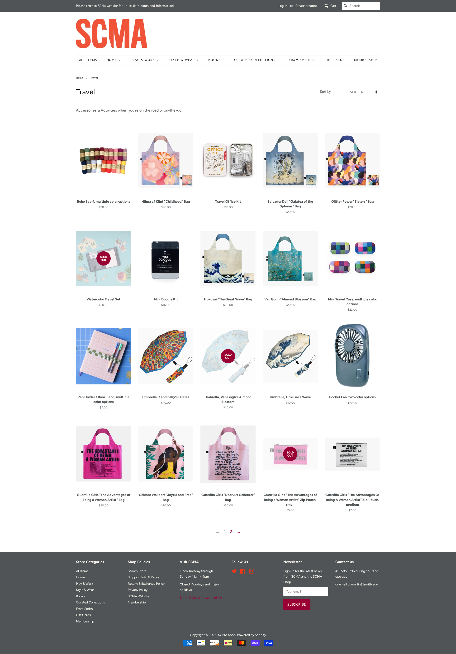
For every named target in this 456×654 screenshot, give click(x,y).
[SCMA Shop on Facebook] (243, 572)
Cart (333, 6)
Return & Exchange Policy (146, 583)
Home (112, 60)
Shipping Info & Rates (143, 577)
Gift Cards (334, 60)
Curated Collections (255, 60)
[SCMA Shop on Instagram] (251, 572)
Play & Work (144, 60)
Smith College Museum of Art (201, 597)
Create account (306, 6)
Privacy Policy (137, 590)
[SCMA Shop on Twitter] (234, 572)
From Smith (300, 60)
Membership (365, 60)
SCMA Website (138, 596)
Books (215, 60)
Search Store (137, 571)
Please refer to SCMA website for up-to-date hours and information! (125, 6)
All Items (88, 60)
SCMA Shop (227, 635)
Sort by (325, 91)
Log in (283, 6)
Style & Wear (182, 60)
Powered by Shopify (251, 635)
